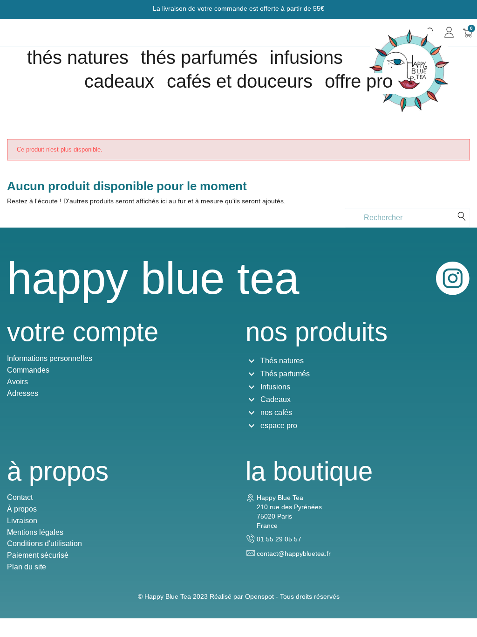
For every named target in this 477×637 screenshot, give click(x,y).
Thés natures (78, 57)
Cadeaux (275, 399)
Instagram (453, 278)
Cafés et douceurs (240, 81)
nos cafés (276, 412)
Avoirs (17, 382)
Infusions (306, 57)
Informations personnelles (49, 358)
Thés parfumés (199, 57)
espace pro (278, 425)
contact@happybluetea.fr (294, 553)
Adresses (22, 393)
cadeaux (119, 81)
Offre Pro (359, 81)
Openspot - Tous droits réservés (292, 596)
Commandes (28, 370)
